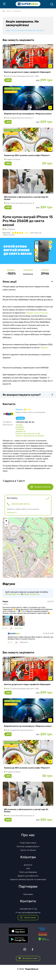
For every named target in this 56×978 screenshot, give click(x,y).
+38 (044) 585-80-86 (20, 504)
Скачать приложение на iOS (28, 433)
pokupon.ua (20, 431)
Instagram (20, 427)
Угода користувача (28, 843)
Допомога (28, 865)
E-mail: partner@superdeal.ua (28, 912)
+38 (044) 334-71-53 (28, 909)
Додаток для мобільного (28, 876)
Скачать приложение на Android (30, 436)
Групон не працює (28, 850)
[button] (6, 521)
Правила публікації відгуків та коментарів (28, 879)
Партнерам (28, 894)
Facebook (20, 429)
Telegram (44, 348)
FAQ (28, 868)
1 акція (20, 418)
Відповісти (19, 628)
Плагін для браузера (28, 872)
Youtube (19, 425)
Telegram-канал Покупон (37, 313)
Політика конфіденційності (28, 846)
